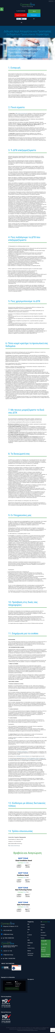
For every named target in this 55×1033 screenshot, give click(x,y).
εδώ (14, 738)
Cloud (29, 945)
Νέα (42, 930)
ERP (28, 924)
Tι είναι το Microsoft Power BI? (43, 949)
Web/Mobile (30, 942)
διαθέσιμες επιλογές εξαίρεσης (23, 756)
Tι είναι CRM (44, 944)
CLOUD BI (30, 934)
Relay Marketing (42, 1029)
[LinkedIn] (50, 1)
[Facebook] (49, 1)
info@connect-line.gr (8, 934)
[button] (1, 9)
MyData (29, 950)
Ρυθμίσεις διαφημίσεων (23, 751)
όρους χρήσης (36, 1027)
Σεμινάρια (43, 932)
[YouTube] (52, 1)
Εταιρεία (43, 924)
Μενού (34, 11)
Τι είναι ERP (43, 940)
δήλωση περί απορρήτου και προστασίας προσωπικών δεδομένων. (29, 1028)
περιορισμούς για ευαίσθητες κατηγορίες (30, 759)
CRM (29, 927)
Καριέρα (42, 937)
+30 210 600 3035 (21, 11)
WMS (29, 940)
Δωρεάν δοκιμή (21, 15)
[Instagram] (53, 1)
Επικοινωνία (33, 15)
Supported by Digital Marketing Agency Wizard (27, 1030)
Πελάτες (43, 927)
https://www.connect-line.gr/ (21, 113)
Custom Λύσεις (31, 948)
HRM (29, 929)
